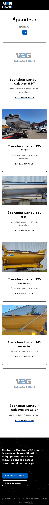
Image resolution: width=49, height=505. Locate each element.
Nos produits (13, 483)
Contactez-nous (15, 476)
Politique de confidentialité (34, 499)
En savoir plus (24, 97)
